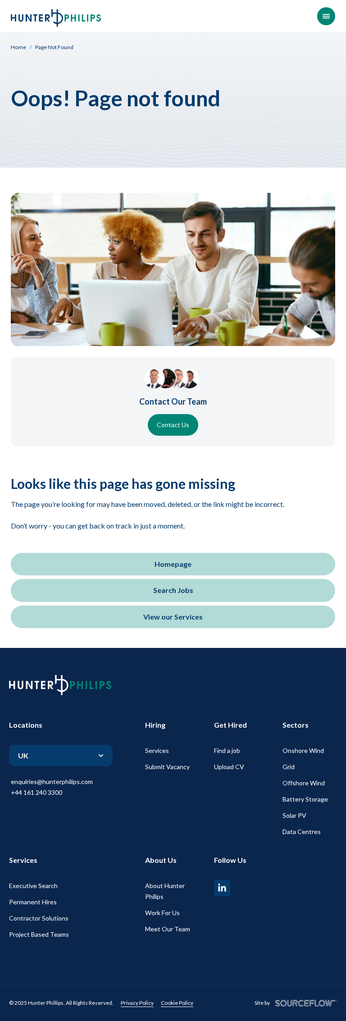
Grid (288, 766)
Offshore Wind (303, 783)
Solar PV (294, 815)
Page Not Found (54, 47)
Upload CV (229, 766)
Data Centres (301, 831)
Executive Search (33, 885)
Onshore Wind (303, 750)
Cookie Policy (177, 1002)
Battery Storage (305, 799)
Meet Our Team (167, 929)
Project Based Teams (39, 934)
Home (18, 47)
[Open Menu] (326, 16)
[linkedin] (222, 888)
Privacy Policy (137, 1002)
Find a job (227, 750)
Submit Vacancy (167, 766)
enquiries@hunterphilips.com (52, 781)
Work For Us (162, 912)
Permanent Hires (33, 902)
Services (157, 750)
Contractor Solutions (38, 918)
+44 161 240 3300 (36, 792)
